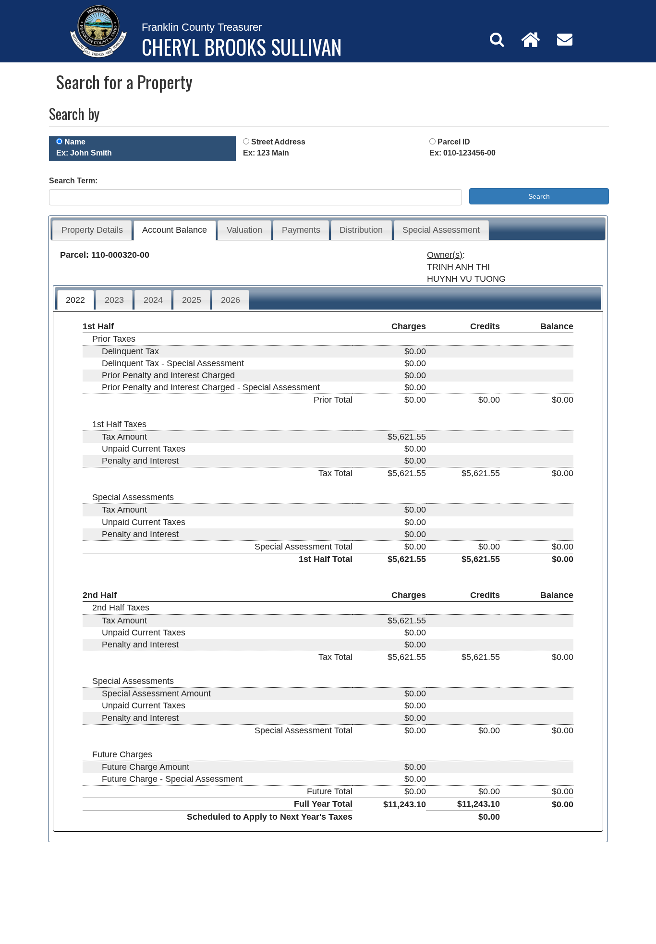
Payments (301, 230)
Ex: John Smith (84, 153)
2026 (230, 300)
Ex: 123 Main (266, 153)
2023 (114, 300)
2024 (153, 300)
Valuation (244, 230)
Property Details (92, 230)
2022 (75, 300)
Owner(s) (444, 255)
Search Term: (73, 181)
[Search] (497, 39)
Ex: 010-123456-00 (462, 153)
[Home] (530, 39)
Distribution (361, 230)
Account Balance (174, 230)
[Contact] (564, 39)
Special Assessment (441, 230)
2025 (191, 300)
